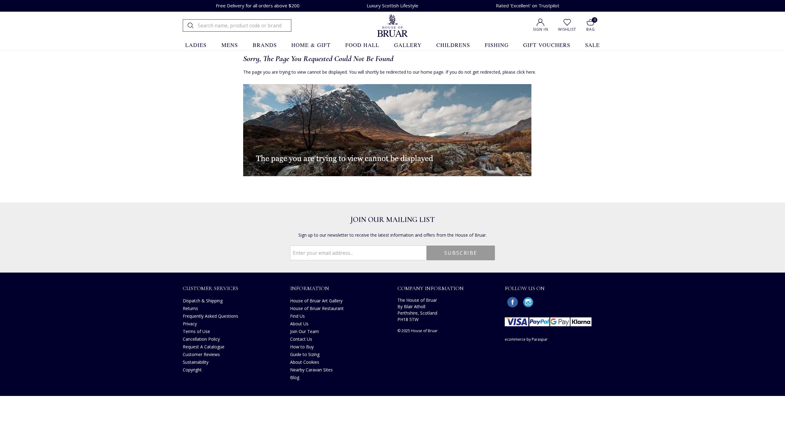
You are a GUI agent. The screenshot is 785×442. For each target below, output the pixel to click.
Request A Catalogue (203, 347)
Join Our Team (304, 331)
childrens (453, 44)
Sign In (540, 29)
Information (309, 288)
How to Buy (302, 347)
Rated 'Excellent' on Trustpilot (527, 5)
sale (592, 44)
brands (265, 44)
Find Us (297, 316)
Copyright (192, 370)
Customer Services (210, 288)
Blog (294, 377)
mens (229, 44)
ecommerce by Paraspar (526, 339)
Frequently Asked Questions (210, 316)
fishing (497, 44)
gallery (408, 44)
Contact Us (301, 339)
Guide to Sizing (305, 354)
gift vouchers (546, 44)
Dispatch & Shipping (203, 301)
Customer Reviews (201, 354)
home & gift (311, 44)
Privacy (190, 324)
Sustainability (196, 362)
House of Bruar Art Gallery (316, 301)
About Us (299, 324)
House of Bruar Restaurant (317, 308)
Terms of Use (196, 331)
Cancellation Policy (201, 339)
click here (526, 72)
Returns (190, 308)
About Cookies (304, 362)
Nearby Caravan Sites (311, 370)
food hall (362, 44)
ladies (196, 44)
